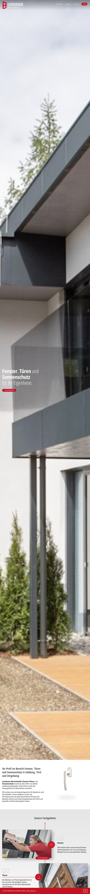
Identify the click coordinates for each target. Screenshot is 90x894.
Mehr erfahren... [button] (31, 891)
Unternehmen (59, 4)
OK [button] (85, 891)
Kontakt (84, 4)
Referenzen (76, 4)
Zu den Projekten (9, 390)
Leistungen (68, 4)
